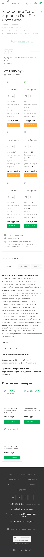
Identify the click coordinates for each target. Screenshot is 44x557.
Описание (9, 266)
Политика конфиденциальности (24, 529)
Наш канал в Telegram (24, 521)
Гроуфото (32, 484)
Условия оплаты (13, 479)
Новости (11, 484)
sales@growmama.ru (23, 509)
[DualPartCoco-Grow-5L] (22, 41)
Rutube (31, 497)
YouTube (25, 497)
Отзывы (24, 266)
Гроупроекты (22, 490)
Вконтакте (13, 497)
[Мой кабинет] (35, 4)
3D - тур (12, 474)
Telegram (19, 497)
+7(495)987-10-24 (16, 504)
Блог (22, 484)
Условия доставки (28, 474)
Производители (31, 479)
